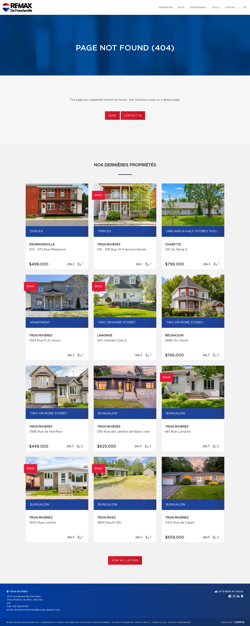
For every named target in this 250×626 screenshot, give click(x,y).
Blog (181, 7)
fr (244, 7)
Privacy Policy (142, 622)
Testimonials (198, 7)
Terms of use (159, 622)
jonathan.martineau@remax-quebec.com (37, 610)
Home (112, 115)
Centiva (238, 622)
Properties (166, 7)
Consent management (179, 622)
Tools (216, 7)
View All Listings (124, 560)
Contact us (133, 115)
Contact (230, 7)
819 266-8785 (20, 606)
